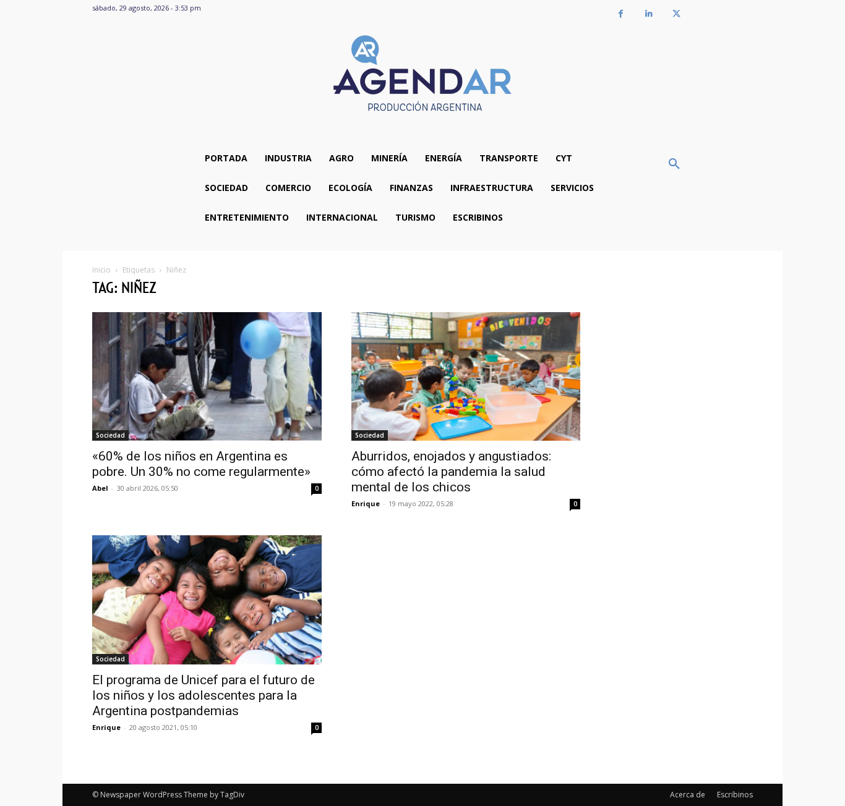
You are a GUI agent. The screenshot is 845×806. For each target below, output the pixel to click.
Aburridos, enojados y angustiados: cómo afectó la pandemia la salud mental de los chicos (451, 471)
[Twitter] (676, 14)
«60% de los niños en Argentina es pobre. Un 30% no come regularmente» (201, 464)
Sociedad (110, 435)
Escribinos (735, 794)
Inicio (101, 270)
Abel (100, 488)
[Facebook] (621, 14)
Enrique (365, 503)
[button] (674, 164)
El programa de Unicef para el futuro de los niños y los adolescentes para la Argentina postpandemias (203, 695)
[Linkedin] (648, 14)
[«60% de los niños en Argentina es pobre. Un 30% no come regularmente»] (207, 376)
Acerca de (687, 794)
